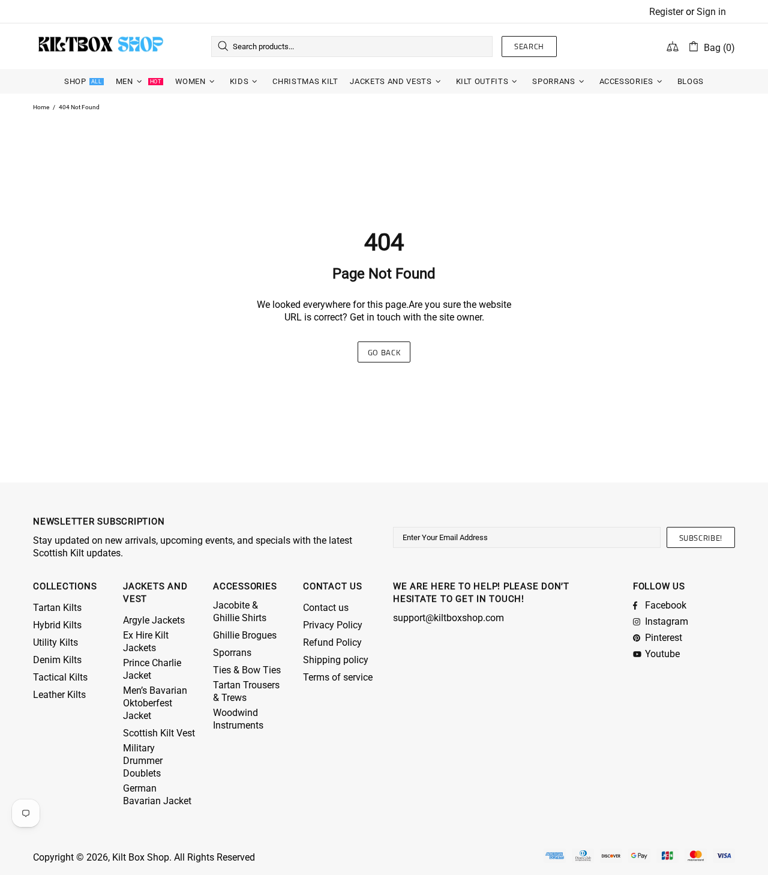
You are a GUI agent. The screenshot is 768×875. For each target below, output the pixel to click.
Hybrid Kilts (57, 625)
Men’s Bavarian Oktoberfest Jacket (155, 703)
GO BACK (384, 352)
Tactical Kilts (60, 677)
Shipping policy (335, 660)
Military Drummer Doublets (143, 760)
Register (666, 11)
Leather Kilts (59, 694)
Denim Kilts (57, 660)
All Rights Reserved (214, 857)
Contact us (326, 607)
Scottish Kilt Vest (159, 733)
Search (529, 46)
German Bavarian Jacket (157, 795)
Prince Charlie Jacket (152, 669)
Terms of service (338, 677)
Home (41, 107)
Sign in (711, 11)
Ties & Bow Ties (247, 670)
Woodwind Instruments (238, 719)
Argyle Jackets (154, 620)
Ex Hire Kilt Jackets (146, 642)
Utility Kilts (55, 642)
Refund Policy (332, 642)
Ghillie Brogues (245, 635)
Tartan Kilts (57, 607)
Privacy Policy (332, 625)
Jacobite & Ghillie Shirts (239, 612)
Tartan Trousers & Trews (246, 691)
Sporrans (232, 652)
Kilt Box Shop (101, 46)
